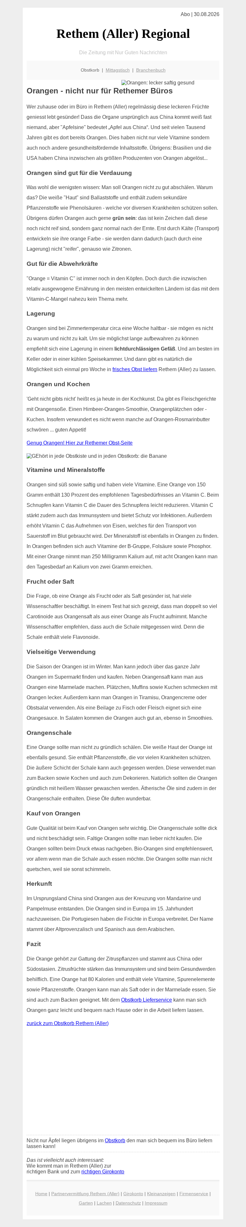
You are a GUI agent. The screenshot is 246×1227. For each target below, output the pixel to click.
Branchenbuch (151, 70)
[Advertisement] (123, 1082)
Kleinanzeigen (161, 1193)
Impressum (156, 1202)
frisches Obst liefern (134, 369)
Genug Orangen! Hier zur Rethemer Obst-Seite (80, 443)
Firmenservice (193, 1193)
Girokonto (133, 1193)
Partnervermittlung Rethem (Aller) (85, 1193)
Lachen (104, 1202)
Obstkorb (115, 1140)
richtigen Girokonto (102, 1171)
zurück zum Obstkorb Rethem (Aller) (68, 1023)
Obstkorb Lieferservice (146, 1000)
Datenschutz (128, 1202)
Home (41, 1193)
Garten (86, 1202)
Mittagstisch (118, 70)
